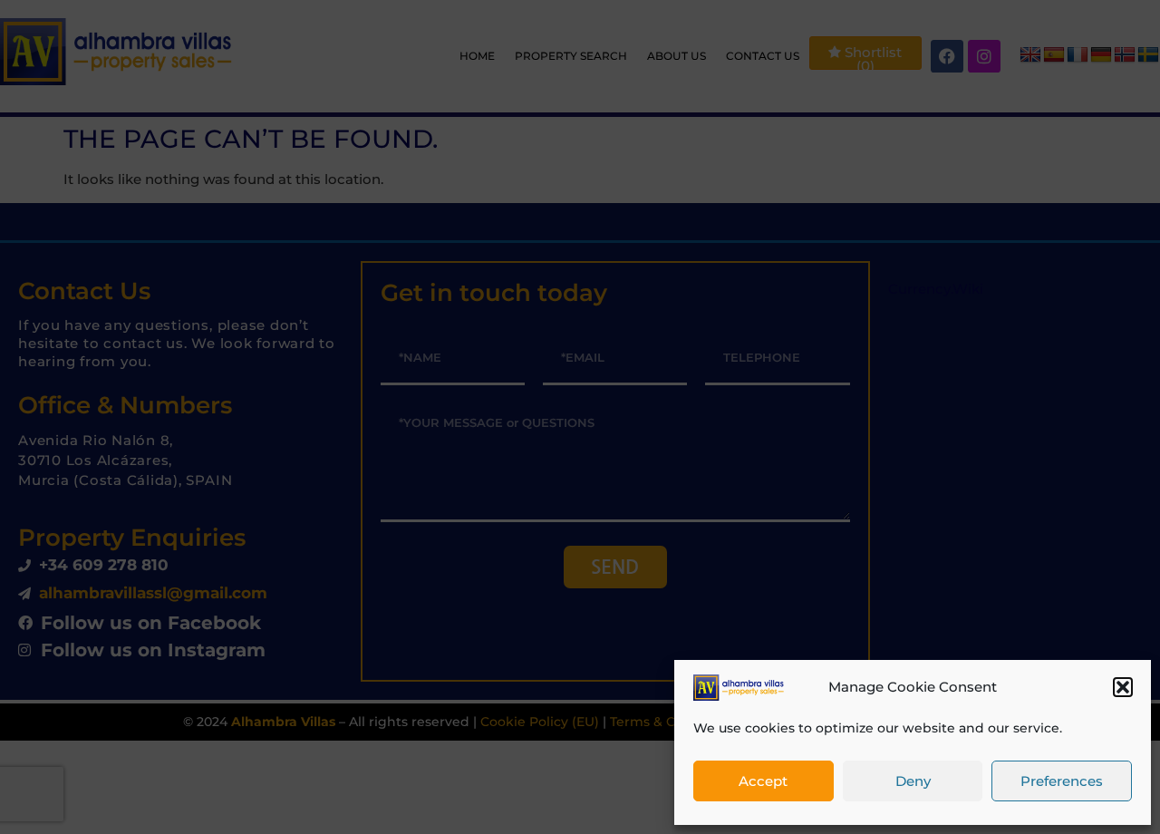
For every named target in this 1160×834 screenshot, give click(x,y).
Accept (763, 781)
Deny (913, 781)
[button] (1123, 687)
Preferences (1061, 781)
